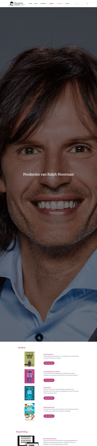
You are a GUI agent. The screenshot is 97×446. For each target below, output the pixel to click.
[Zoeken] (87, 3)
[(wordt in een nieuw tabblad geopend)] (29, 359)
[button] (38, 3)
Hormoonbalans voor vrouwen (51, 371)
